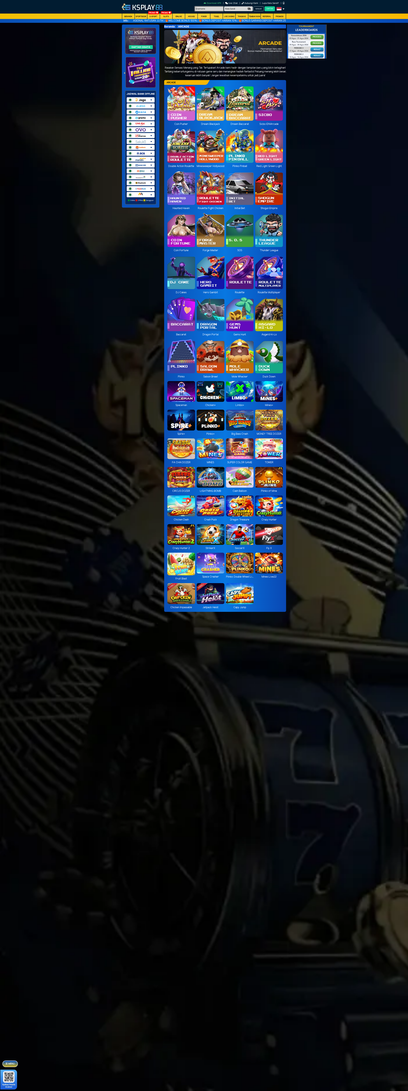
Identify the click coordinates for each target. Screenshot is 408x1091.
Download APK (214, 3)
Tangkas (242, 16)
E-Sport (153, 16)
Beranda (128, 16)
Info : (126, 20)
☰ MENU (10, 1063)
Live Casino (229, 16)
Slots (166, 16)
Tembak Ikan (254, 16)
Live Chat (233, 3)
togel (216, 16)
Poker (204, 16)
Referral (267, 16)
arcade (191, 16)
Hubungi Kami (251, 3)
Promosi (279, 16)
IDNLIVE (179, 16)
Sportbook (141, 16)
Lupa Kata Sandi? (271, 3)
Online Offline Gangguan (142, 200)
